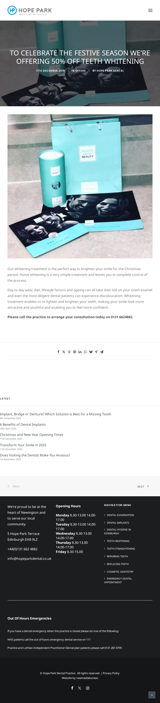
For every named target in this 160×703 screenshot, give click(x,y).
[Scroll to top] (151, 694)
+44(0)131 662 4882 (23, 549)
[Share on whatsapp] (85, 351)
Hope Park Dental (110, 70)
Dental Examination (120, 515)
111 (88, 639)
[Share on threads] (69, 351)
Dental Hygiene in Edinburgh (117, 531)
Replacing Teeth (118, 564)
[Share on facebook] (58, 351)
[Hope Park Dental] (30, 10)
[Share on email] (101, 351)
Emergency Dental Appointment (118, 580)
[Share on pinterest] (74, 351)
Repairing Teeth (117, 556)
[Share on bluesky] (90, 351)
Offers (80, 70)
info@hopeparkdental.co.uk (29, 558)
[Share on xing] (96, 351)
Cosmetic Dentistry (120, 571)
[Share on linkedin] (80, 351)
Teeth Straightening (121, 548)
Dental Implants (118, 522)
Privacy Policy (111, 673)
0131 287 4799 (113, 648)
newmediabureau (87, 678)
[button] (150, 10)
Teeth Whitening (118, 541)
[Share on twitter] (63, 351)
